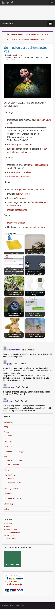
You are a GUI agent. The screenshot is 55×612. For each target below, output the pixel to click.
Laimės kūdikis (10, 538)
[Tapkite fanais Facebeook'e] (12, 2)
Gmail (9, 436)
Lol (5, 103)
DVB (6, 427)
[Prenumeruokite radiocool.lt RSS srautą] (3, 2)
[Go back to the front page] (27, 12)
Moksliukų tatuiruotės (17, 210)
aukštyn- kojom (23, 194)
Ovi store (8, 494)
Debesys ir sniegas (16, 223)
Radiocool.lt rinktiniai (12, 499)
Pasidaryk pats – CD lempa (20, 144)
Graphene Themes (20, 606)
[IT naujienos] (14, 584)
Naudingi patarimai (12, 488)
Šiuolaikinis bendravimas (19, 177)
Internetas (8, 446)
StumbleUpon (17, 55)
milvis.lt (7, 527)
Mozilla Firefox (10, 475)
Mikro (6, 470)
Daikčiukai (8, 422)
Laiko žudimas (13, 464)
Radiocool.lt (7, 23)
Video (6, 509)
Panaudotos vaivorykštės (19, 172)
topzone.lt (8, 524)
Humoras (8, 441)
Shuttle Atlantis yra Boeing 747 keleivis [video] (26, 39)
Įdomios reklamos (14, 460)
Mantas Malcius (10, 530)
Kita (5, 457)
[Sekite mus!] (7, 2)
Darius (13, 59)
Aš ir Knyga (9, 535)
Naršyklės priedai (14, 483)
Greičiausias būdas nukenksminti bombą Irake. (29, 34)
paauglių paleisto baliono (33, 227)
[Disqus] (27, 378)
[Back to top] (49, 606)
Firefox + (10, 479)
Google (7, 432)
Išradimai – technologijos (14, 451)
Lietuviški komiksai (12, 533)
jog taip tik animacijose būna (30, 189)
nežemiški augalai (17, 198)
